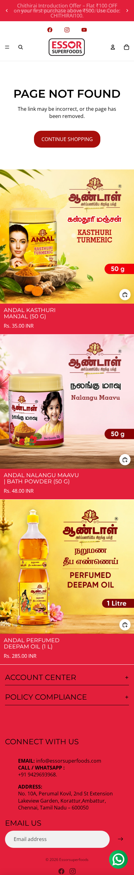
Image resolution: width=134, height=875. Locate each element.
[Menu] (7, 47)
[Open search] (20, 47)
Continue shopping (67, 139)
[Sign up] (120, 839)
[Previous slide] (7, 10)
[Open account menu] (113, 47)
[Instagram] (72, 871)
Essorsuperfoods (74, 859)
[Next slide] (127, 10)
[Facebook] (61, 871)
